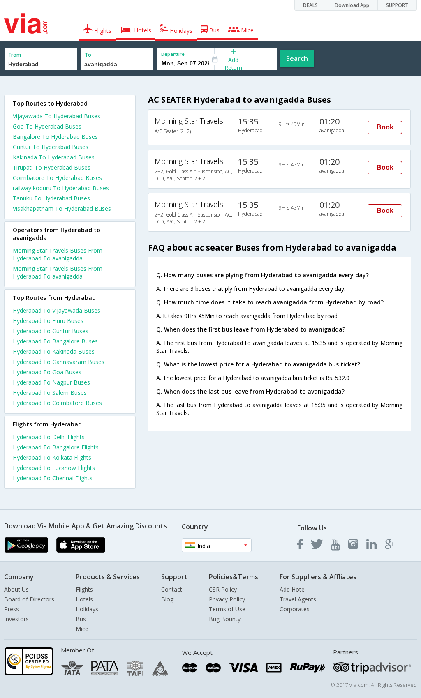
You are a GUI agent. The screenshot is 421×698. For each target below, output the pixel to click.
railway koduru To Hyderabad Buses (61, 188)
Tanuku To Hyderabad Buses (51, 198)
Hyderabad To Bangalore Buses (55, 341)
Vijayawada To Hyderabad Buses (56, 116)
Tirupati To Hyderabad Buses (51, 167)
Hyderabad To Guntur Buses (50, 331)
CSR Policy (223, 589)
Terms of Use (227, 609)
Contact (171, 589)
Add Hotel (293, 589)
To (88, 54)
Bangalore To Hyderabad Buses (55, 137)
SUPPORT (397, 5)
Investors (16, 619)
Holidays (87, 609)
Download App (352, 5)
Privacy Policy (227, 599)
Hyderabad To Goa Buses (47, 372)
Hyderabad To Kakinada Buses (54, 351)
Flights (84, 589)
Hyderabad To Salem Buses (50, 392)
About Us (16, 589)
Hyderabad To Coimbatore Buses (57, 403)
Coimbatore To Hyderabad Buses (57, 178)
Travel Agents (298, 599)
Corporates (295, 609)
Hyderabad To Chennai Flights (53, 478)
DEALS (310, 5)
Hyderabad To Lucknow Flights (54, 468)
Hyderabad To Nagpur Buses (51, 382)
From (15, 54)
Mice (82, 629)
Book (385, 127)
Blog (167, 599)
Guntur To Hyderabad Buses (50, 147)
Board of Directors (29, 599)
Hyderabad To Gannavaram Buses (58, 362)
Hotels (84, 599)
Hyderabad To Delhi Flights (49, 437)
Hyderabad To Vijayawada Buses (56, 310)
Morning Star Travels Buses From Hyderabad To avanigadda (57, 254)
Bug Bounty (225, 619)
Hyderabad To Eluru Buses (48, 321)
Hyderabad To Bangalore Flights (56, 447)
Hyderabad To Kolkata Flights (52, 457)
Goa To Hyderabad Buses (47, 126)
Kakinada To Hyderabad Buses (54, 157)
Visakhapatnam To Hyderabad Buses (62, 208)
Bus (81, 619)
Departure (173, 54)
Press (11, 609)
